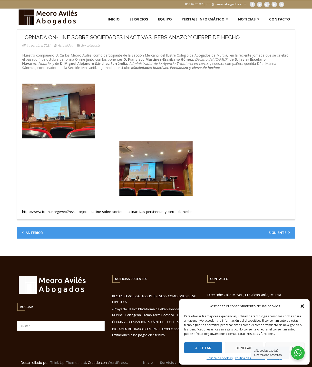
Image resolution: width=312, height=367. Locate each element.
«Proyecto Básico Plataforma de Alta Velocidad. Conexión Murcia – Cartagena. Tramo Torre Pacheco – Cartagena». (154, 312)
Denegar (244, 347)
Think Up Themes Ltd (68, 362)
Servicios (168, 362)
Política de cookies (220, 358)
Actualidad (65, 45)
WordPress (117, 362)
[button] (302, 306)
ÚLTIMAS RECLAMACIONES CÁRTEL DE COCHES (145, 322)
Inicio (148, 362)
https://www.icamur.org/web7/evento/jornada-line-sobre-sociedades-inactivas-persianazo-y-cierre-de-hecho (107, 211)
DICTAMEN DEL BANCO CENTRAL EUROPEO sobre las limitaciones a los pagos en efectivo (150, 332)
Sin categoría (90, 45)
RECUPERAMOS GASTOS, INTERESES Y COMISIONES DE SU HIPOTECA (154, 299)
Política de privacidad (250, 358)
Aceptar (203, 347)
